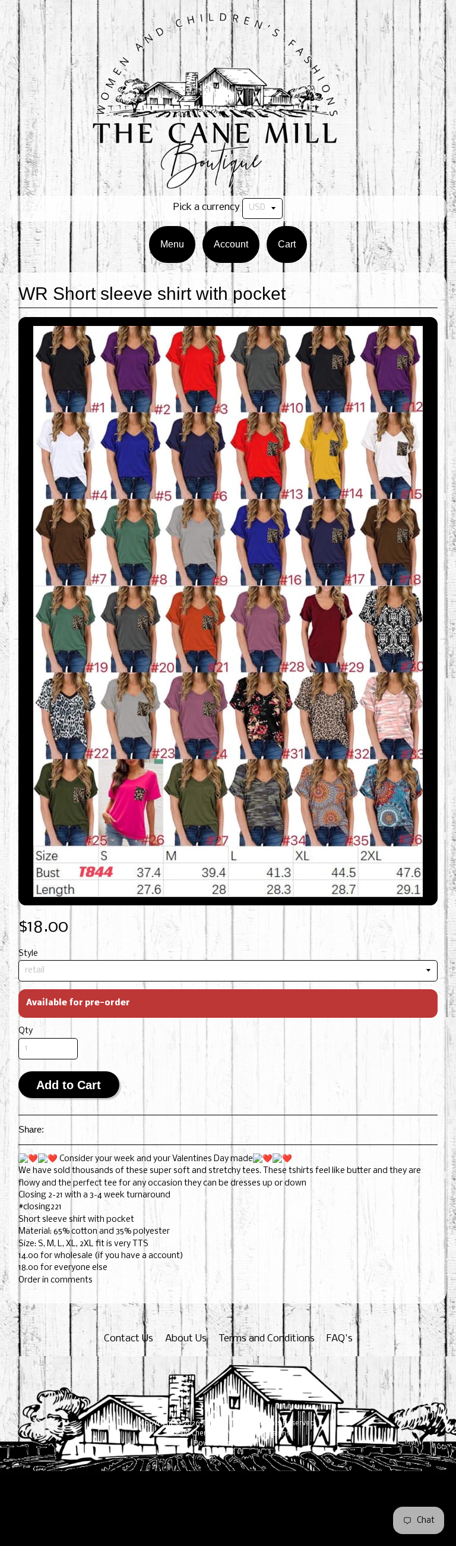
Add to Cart (68, 1085)
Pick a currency (206, 207)
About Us (186, 1338)
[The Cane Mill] (228, 183)
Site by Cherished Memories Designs (228, 1433)
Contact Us (128, 1338)
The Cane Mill (224, 1423)
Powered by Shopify (228, 1443)
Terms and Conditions (266, 1338)
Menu (172, 244)
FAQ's (340, 1338)
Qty (25, 1031)
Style (28, 953)
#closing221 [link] (40, 1207)
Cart (287, 244)
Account (231, 244)
